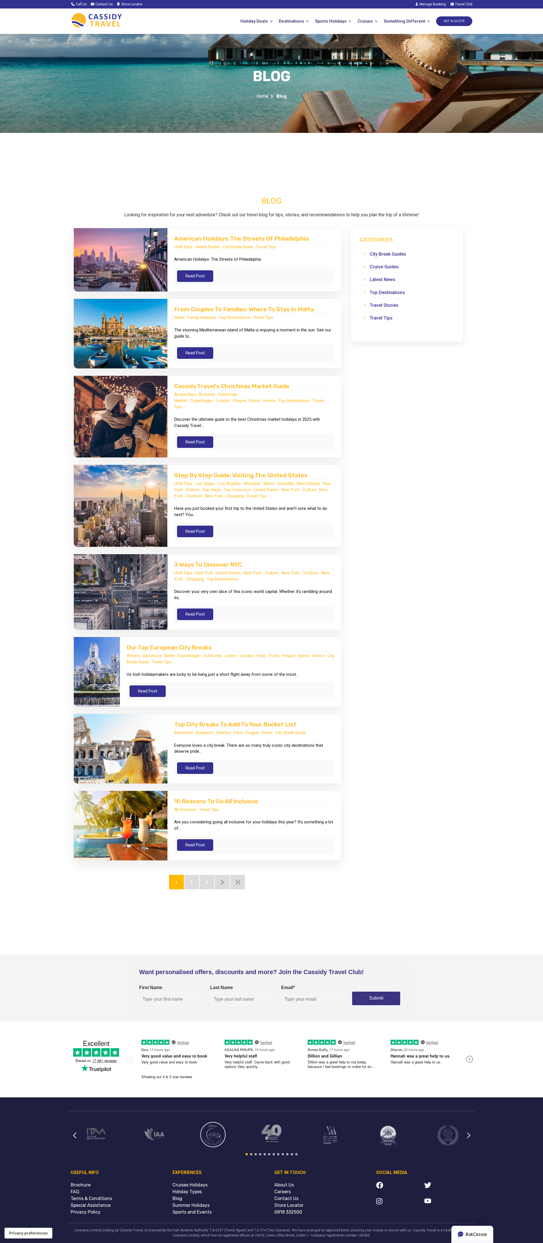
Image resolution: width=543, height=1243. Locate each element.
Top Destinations (387, 292)
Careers (282, 1191)
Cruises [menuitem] (365, 21)
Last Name (221, 987)
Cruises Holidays (190, 1185)
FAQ (75, 1191)
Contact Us (103, 4)
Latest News (382, 279)
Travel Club (463, 4)
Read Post (195, 276)
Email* (288, 987)
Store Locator (131, 4)
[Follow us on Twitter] (448, 1186)
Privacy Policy (85, 1212)
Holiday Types (187, 1191)
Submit (376, 998)
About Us (284, 1185)
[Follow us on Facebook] (400, 1186)
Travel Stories (384, 305)
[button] (74, 1139)
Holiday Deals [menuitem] (254, 21)
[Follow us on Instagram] (400, 1202)
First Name (150, 987)
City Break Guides (388, 254)
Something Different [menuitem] (404, 21)
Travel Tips (381, 318)
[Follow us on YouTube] (448, 1202)
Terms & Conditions (91, 1198)
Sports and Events (192, 1212)
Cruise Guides (384, 266)
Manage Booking (432, 4)
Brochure (80, 1185)
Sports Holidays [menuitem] (330, 21)
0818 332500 (288, 1212)
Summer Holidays (191, 1205)
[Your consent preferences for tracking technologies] (28, 1233)
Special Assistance (91, 1205)
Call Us (81, 4)
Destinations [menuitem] (291, 21)
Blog (177, 1198)
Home (262, 96)
